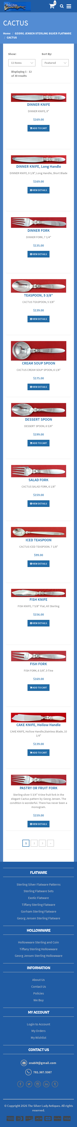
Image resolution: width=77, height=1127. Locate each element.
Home (6, 33)
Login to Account (38, 1024)
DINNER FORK (39, 230)
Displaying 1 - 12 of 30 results (21, 74)
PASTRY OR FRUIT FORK (38, 788)
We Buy (38, 1000)
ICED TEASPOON (39, 540)
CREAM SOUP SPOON (38, 363)
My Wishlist (38, 1037)
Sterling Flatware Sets (39, 891)
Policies (38, 993)
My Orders (38, 1031)
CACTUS (12, 37)
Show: (12, 54)
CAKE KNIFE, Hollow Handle (38, 724)
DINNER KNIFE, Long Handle (38, 166)
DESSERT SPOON (38, 419)
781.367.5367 (42, 1072)
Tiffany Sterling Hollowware (38, 949)
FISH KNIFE (38, 599)
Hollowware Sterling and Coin (38, 942)
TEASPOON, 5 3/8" (38, 295)
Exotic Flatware (38, 898)
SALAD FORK (38, 479)
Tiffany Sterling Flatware (38, 904)
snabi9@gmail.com (42, 1063)
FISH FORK (38, 663)
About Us (38, 980)
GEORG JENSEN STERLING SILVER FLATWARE (43, 33)
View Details (39, 190)
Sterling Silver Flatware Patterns (39, 884)
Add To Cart (39, 128)
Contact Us (38, 986)
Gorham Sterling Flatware (38, 911)
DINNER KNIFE (38, 104)
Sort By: (47, 54)
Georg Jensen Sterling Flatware (38, 918)
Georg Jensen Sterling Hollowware (38, 956)
